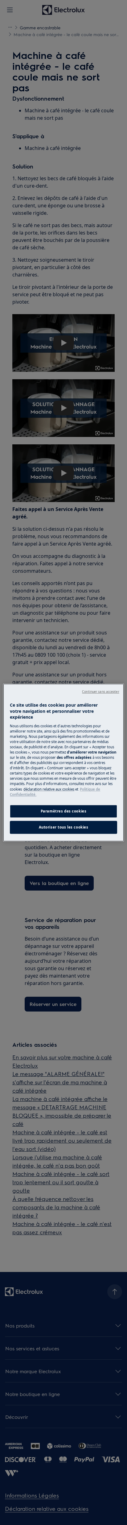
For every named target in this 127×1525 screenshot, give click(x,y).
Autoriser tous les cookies (63, 827)
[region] (63, 762)
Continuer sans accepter (100, 691)
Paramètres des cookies (64, 811)
